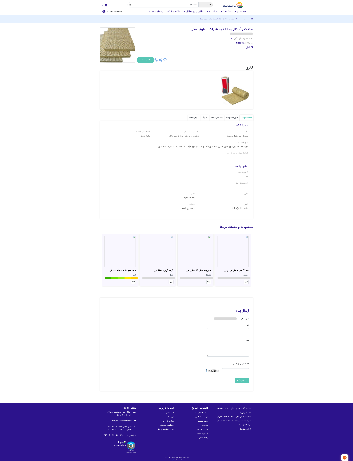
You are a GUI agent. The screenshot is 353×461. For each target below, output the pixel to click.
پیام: (247, 340)
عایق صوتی (145, 136)
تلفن (246, 193)
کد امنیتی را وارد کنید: (240, 363)
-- (247, 157)
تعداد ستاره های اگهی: (243, 38)
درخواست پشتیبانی (167, 425)
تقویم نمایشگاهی (201, 417)
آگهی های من (169, 417)
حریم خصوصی (202, 421)
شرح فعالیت (243, 142)
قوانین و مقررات (202, 433)
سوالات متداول (202, 429)
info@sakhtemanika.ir (122, 421)
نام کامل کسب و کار (191, 131)
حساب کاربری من (167, 413)
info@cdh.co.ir (240, 208)
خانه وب (173, 460)
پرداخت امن (203, 437)
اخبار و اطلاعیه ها (201, 413)
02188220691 (189, 198)
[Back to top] (335, 457)
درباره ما (205, 425)
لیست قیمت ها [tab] (217, 117)
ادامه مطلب (245, 429)
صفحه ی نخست (244, 19)
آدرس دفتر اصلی (241, 183)
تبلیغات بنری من (168, 421)
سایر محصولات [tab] (232, 117)
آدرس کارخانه (243, 172)
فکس (193, 193)
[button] (104, 5)
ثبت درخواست (145, 60)
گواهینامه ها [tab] (193, 117)
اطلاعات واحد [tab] (246, 117)
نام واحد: (249, 43)
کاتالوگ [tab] (205, 117)
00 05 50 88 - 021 (115, 426)
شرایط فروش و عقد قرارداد (237, 153)
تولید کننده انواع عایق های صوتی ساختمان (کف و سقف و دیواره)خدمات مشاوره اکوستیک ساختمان (203, 146)
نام (247, 131)
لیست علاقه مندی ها (166, 429)
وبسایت (192, 204)
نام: (247, 325)
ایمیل (246, 204)
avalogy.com (188, 208)
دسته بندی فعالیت (143, 131)
